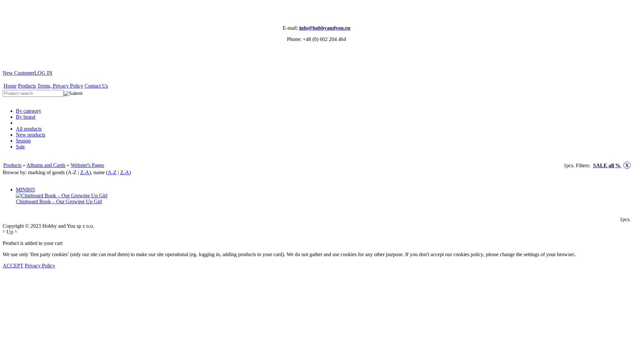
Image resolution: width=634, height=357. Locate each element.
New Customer (18, 73)
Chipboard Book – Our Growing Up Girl (59, 201)
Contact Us (96, 86)
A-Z (112, 172)
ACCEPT (13, 265)
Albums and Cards (45, 165)
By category (28, 111)
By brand (25, 117)
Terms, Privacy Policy (60, 86)
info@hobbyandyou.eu (324, 28)
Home (10, 86)
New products (30, 135)
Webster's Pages (87, 165)
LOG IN (43, 73)
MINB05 (25, 189)
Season (23, 140)
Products (27, 86)
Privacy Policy (40, 265)
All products (29, 129)
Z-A (84, 172)
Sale (20, 146)
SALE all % (611, 165)
